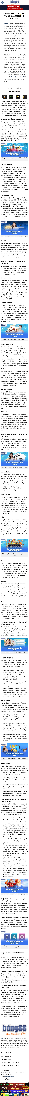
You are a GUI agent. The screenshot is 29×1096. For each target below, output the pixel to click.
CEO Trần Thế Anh (5, 1083)
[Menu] (2, 2)
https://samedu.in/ (17, 77)
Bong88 (3, 1038)
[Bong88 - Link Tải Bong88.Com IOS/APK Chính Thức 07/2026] (14, 2)
